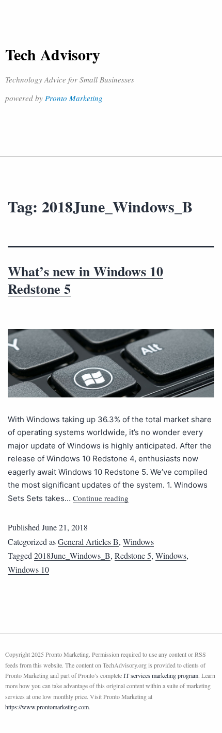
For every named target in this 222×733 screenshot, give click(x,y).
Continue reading (101, 498)
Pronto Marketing (74, 98)
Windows (138, 541)
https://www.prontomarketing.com (47, 707)
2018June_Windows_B (72, 555)
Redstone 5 (133, 555)
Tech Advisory (52, 54)
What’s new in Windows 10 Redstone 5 (85, 279)
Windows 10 (28, 569)
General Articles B (88, 541)
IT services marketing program (160, 675)
